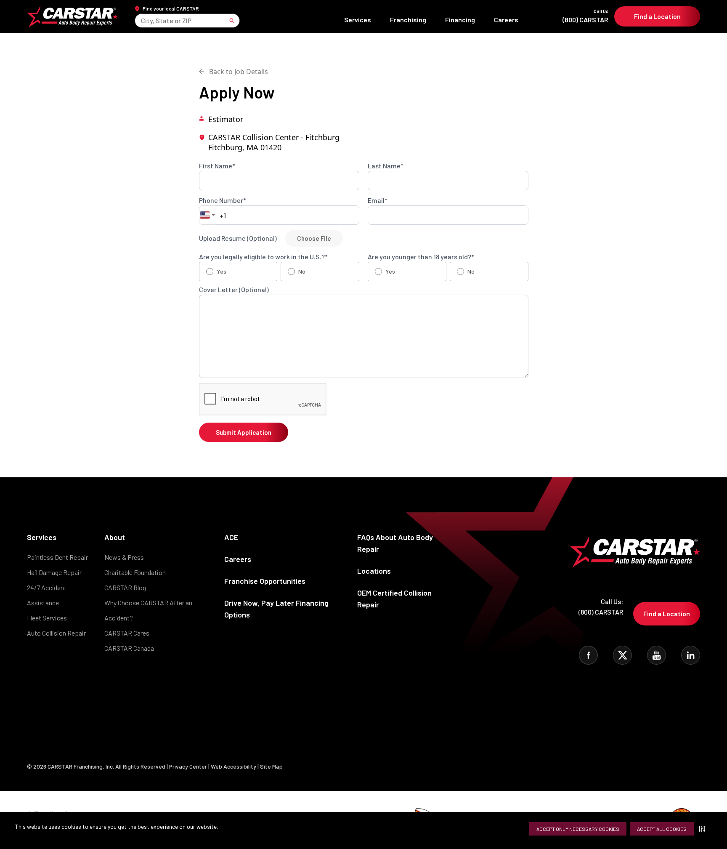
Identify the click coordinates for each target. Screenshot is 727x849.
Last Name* (385, 165)
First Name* (217, 165)
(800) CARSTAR (585, 16)
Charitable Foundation (135, 572)
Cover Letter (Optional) (234, 289)
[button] (703, 829)
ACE (231, 537)
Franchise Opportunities (264, 581)
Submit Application (243, 432)
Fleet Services (47, 618)
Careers (506, 20)
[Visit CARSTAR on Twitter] (622, 655)
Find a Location (657, 16)
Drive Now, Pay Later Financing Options (276, 608)
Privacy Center (188, 766)
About (114, 537)
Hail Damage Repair (54, 572)
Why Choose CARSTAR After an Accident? (148, 610)
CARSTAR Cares (126, 633)
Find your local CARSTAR (171, 8)
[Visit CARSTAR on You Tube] (656, 655)
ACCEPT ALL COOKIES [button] (662, 829)
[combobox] (141, 20)
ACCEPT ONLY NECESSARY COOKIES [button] (577, 829)
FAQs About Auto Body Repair (395, 543)
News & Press (124, 557)
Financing (460, 20)
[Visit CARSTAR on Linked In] (690, 655)
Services (357, 20)
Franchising (408, 20)
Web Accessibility (233, 766)
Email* (377, 200)
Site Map (271, 766)
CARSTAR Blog (125, 587)
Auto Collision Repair (56, 633)
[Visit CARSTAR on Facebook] (588, 655)
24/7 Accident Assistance (46, 595)
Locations (374, 570)
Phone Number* (222, 200)
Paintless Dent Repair (57, 557)
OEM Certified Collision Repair (394, 598)
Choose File (314, 238)
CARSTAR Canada (129, 648)
